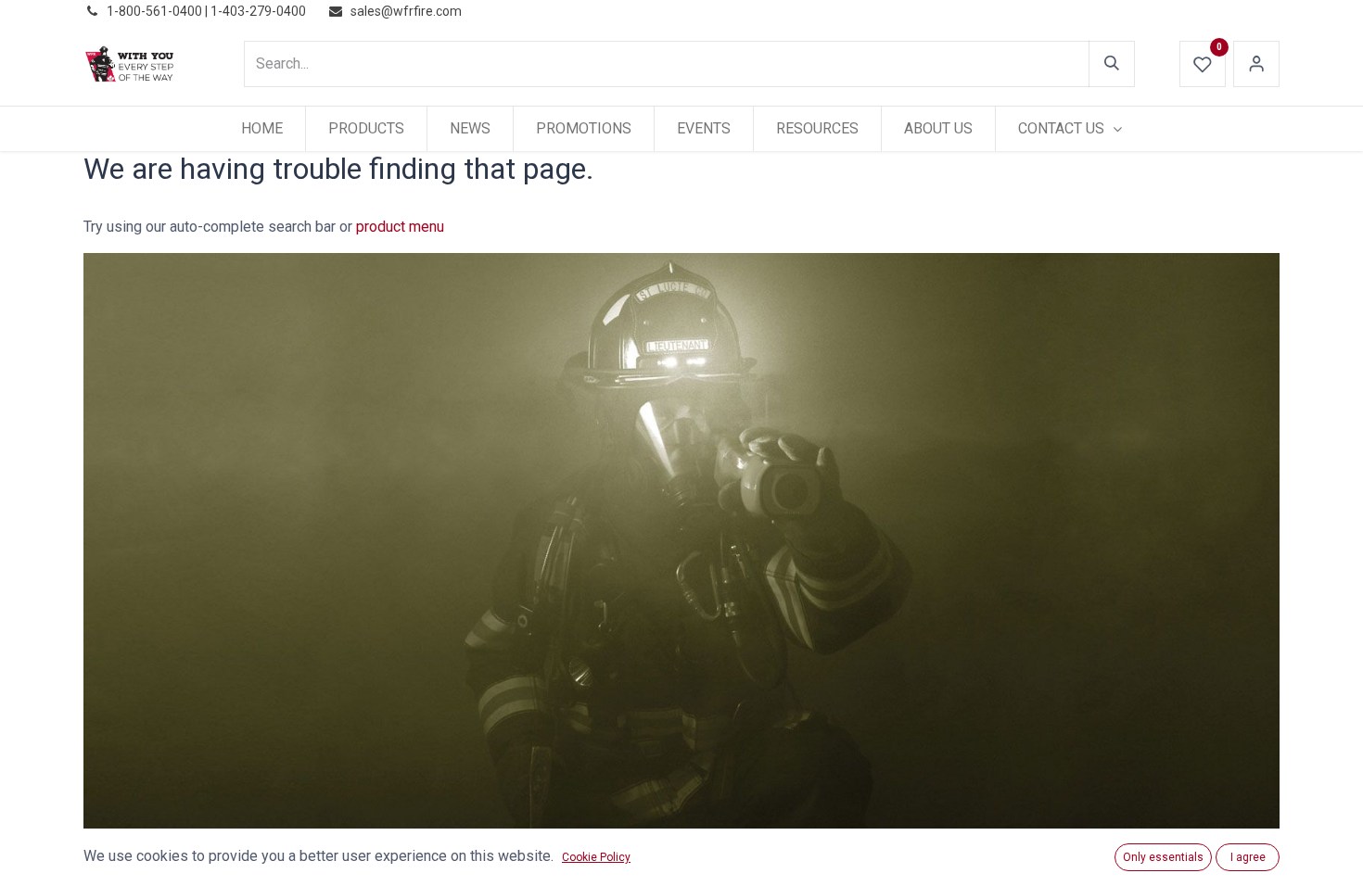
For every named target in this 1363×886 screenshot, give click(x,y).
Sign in (1256, 64)
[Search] (1112, 64)
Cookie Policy (596, 857)
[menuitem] (262, 129)
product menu (400, 226)
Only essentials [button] (1163, 857)
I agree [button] (1248, 857)
